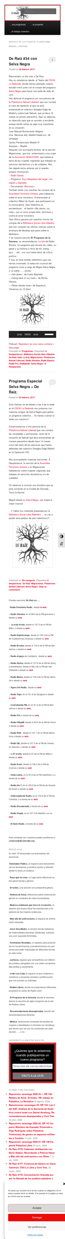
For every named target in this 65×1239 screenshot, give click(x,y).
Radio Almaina (32, 360)
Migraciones (37, 357)
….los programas (18, 24)
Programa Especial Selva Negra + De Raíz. (25, 386)
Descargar (14, 347)
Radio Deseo (17, 175)
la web (43, 607)
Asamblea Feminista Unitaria (23, 193)
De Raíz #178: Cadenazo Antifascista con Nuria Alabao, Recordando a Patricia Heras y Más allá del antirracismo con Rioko (32, 1152)
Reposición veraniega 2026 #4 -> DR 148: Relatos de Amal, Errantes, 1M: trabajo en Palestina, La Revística (31, 1097)
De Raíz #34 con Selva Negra (23, 61)
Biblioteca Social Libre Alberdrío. (25, 514)
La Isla (41, 241)
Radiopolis (25, 363)
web (20, 617)
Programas (27, 351)
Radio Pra (14, 363)
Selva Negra (15, 91)
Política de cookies (35, 1234)
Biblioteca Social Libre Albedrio (39, 354)
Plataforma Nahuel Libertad (24, 102)
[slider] (49, 334)
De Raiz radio (15, 357)
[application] (32, 334)
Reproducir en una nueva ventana (35, 343)
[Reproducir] (13, 334)
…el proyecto (37, 24)
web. (29, 708)
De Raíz (26, 583)
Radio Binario (47, 360)
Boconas (29, 186)
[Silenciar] (42, 334)
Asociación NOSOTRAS (26, 157)
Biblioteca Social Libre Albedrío (38, 223)
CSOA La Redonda (23, 408)
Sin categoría (28, 580)
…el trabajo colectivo (19, 31)
